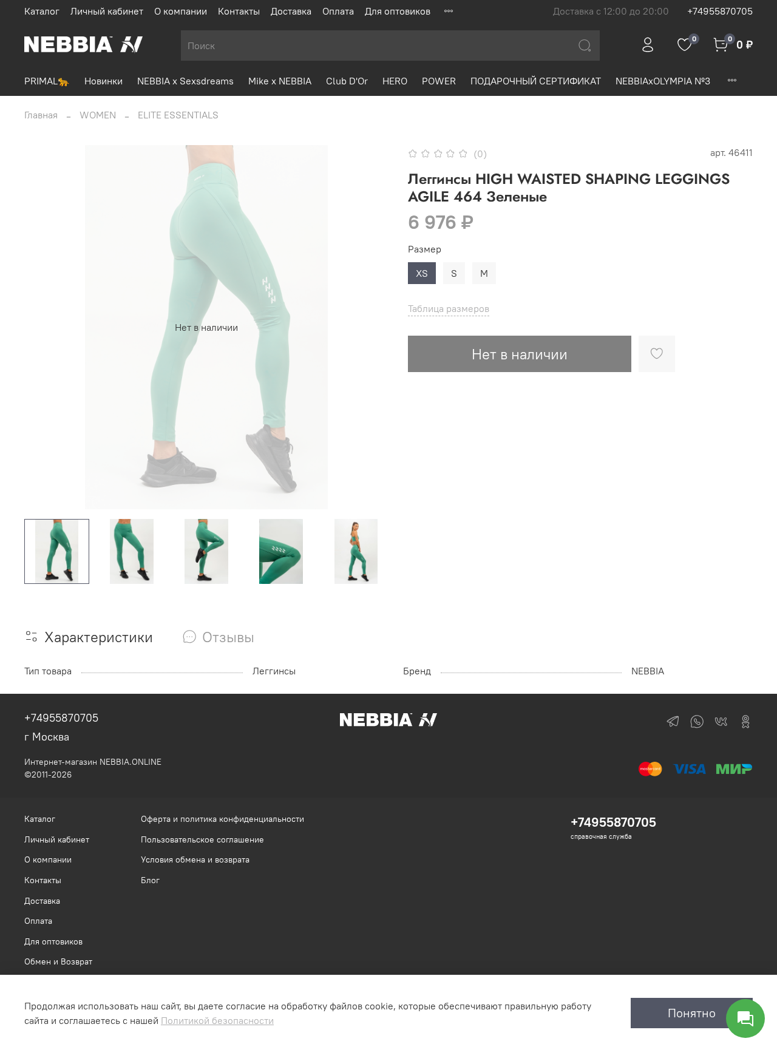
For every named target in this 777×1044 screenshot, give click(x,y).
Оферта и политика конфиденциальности (222, 818)
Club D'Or (347, 81)
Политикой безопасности (217, 1020)
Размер (424, 249)
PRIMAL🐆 (47, 81)
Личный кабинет (106, 11)
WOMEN (98, 115)
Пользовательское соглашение (202, 839)
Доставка (291, 11)
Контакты (239, 11)
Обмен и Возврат (58, 961)
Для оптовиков (397, 11)
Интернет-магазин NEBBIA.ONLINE (92, 761)
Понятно (692, 1012)
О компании (180, 11)
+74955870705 (720, 11)
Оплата (338, 11)
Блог (150, 880)
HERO (394, 81)
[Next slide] (369, 327)
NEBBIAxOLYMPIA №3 (663, 81)
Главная (41, 115)
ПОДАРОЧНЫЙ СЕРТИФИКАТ (535, 81)
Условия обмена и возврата (195, 859)
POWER (439, 81)
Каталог (41, 11)
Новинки (103, 81)
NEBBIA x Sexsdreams (185, 81)
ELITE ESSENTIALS (178, 115)
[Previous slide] (43, 327)
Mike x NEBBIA (279, 81)
